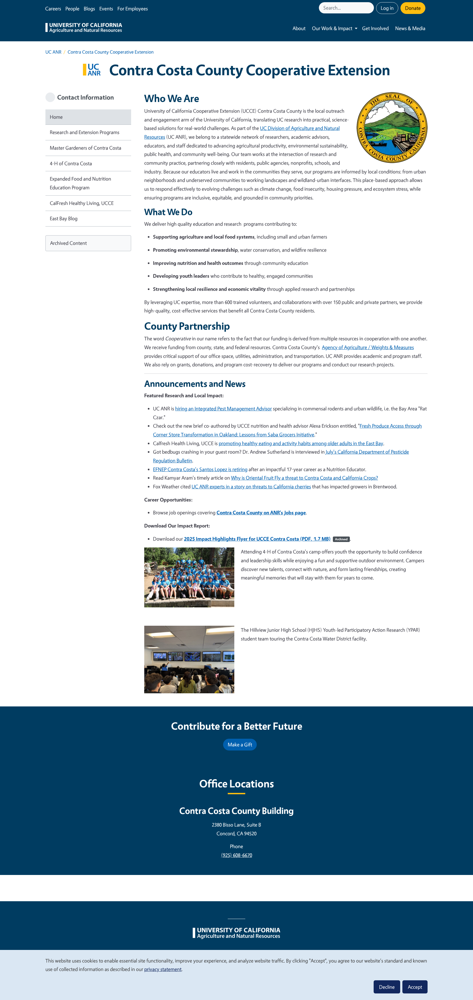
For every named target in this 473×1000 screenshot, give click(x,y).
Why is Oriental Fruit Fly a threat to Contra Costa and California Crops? (304, 477)
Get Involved (375, 28)
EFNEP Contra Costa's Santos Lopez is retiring (200, 469)
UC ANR (53, 52)
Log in (387, 8)
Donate (413, 8)
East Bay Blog (63, 218)
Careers (53, 8)
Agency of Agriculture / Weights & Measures (368, 347)
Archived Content (68, 243)
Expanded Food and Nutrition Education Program (80, 183)
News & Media (410, 28)
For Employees (132, 8)
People (72, 8)
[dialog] (236, 974)
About (299, 28)
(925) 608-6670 (236, 855)
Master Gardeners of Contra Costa (85, 147)
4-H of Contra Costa (71, 163)
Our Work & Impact (332, 28)
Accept (415, 987)
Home (56, 117)
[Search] (370, 7)
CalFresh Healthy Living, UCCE (82, 203)
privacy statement (162, 969)
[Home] (83, 28)
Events (106, 8)
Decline (387, 987)
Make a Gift (240, 744)
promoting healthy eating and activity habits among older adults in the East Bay (301, 443)
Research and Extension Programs (84, 132)
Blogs (89, 8)
